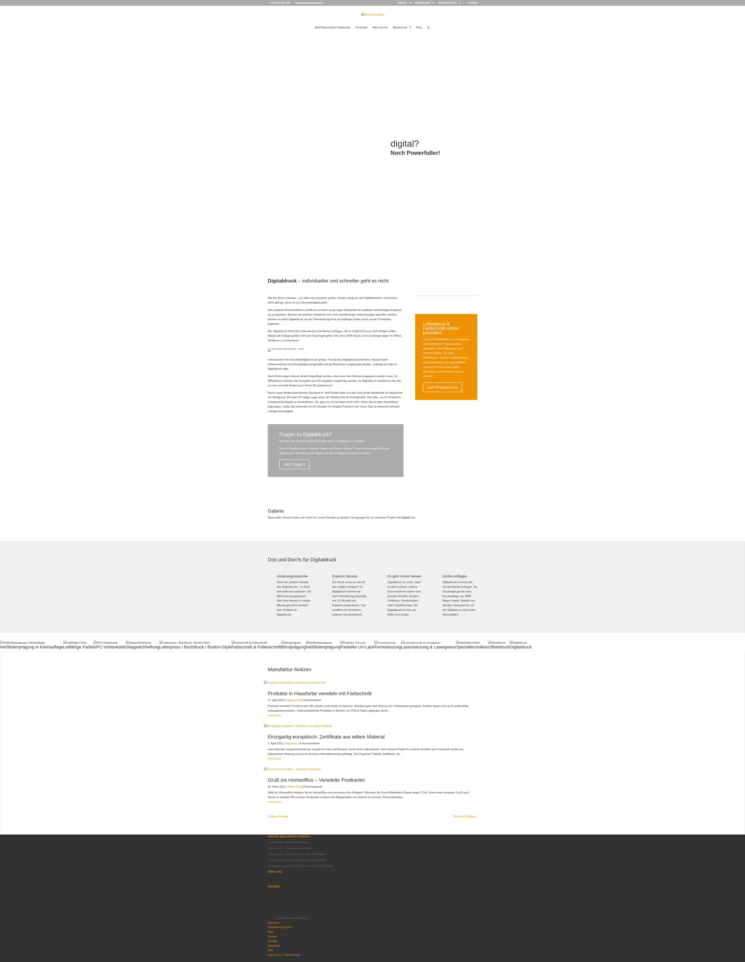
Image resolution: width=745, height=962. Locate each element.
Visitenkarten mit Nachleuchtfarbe (288, 842)
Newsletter (274, 945)
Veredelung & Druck (280, 927)
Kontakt (272, 941)
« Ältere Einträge (278, 816)
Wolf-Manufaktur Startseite (332, 27)
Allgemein (293, 700)
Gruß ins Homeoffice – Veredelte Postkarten (316, 780)
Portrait (272, 936)
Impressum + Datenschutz (284, 954)
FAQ (419, 27)
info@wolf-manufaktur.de (292, 918)
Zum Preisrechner (442, 387)
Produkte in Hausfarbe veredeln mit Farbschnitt (320, 693)
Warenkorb (400, 27)
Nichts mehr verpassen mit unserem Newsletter (297, 854)
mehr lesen (275, 715)
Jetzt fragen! (294, 464)
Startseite (273, 922)
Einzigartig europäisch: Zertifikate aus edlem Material (326, 737)
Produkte (361, 27)
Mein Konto (380, 27)
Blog (270, 931)
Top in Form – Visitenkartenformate (289, 848)
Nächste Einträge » (465, 816)
